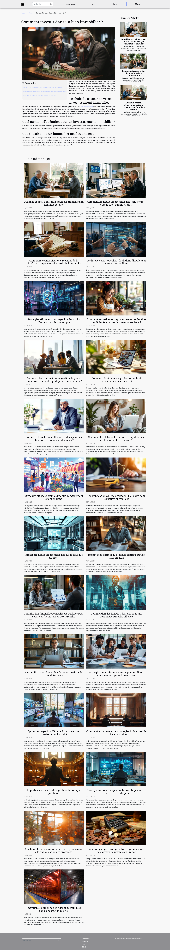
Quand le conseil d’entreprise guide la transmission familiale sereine (134, 106)
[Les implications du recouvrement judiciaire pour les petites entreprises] (116, 475)
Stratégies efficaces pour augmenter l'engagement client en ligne (53, 497)
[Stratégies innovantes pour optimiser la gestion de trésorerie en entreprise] (116, 769)
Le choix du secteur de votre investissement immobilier (42, 88)
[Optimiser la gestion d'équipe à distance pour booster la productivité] (54, 710)
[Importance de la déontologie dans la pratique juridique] (54, 769)
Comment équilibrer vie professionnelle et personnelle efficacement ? (116, 380)
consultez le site (87, 107)
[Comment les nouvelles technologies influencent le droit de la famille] (116, 710)
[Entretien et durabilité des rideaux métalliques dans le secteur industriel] (54, 887)
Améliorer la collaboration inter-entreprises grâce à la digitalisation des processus (54, 850)
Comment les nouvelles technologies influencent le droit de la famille (116, 733)
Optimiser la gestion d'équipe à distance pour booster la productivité (54, 733)
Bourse (93, 4)
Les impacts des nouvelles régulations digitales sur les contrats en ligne (116, 262)
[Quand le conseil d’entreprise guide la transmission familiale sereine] (133, 92)
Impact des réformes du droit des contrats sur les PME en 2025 (116, 556)
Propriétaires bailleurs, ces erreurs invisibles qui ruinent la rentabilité (133, 41)
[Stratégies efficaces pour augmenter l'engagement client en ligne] (54, 475)
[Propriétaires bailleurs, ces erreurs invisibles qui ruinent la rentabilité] (133, 29)
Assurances (71, 4)
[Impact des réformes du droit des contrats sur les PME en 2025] (116, 533)
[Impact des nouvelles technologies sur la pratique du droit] (54, 533)
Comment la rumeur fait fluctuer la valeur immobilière (133, 73)
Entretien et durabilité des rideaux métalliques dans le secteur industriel (54, 909)
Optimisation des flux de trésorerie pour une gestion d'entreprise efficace (116, 615)
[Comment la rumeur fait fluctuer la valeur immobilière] (133, 61)
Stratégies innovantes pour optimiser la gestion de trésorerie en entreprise (116, 792)
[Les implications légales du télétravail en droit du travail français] (54, 651)
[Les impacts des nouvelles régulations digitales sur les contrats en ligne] (116, 239)
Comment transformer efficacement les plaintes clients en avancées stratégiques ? (54, 438)
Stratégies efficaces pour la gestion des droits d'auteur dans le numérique (54, 321)
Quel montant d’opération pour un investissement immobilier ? (44, 92)
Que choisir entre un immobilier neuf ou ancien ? (39, 96)
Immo (115, 4)
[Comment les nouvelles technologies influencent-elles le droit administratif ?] (116, 180)
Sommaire (30, 83)
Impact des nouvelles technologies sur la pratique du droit (54, 556)
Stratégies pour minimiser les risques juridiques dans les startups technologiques (116, 674)
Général (137, 4)
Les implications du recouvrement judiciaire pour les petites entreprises (116, 497)
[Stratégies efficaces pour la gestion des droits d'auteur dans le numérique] (54, 298)
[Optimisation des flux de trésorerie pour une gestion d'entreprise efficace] (116, 592)
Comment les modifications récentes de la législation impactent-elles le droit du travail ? (54, 262)
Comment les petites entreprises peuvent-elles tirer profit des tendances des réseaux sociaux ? (116, 321)
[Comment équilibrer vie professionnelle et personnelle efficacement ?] (116, 357)
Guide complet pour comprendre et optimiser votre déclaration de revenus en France (116, 850)
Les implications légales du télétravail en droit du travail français (54, 674)
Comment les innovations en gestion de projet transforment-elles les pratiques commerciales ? (54, 380)
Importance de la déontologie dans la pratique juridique (53, 792)
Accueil (23, 13)
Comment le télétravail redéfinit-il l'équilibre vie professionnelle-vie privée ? (116, 438)
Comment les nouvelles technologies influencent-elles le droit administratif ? (116, 203)
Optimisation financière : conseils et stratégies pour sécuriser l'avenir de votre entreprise (54, 615)
